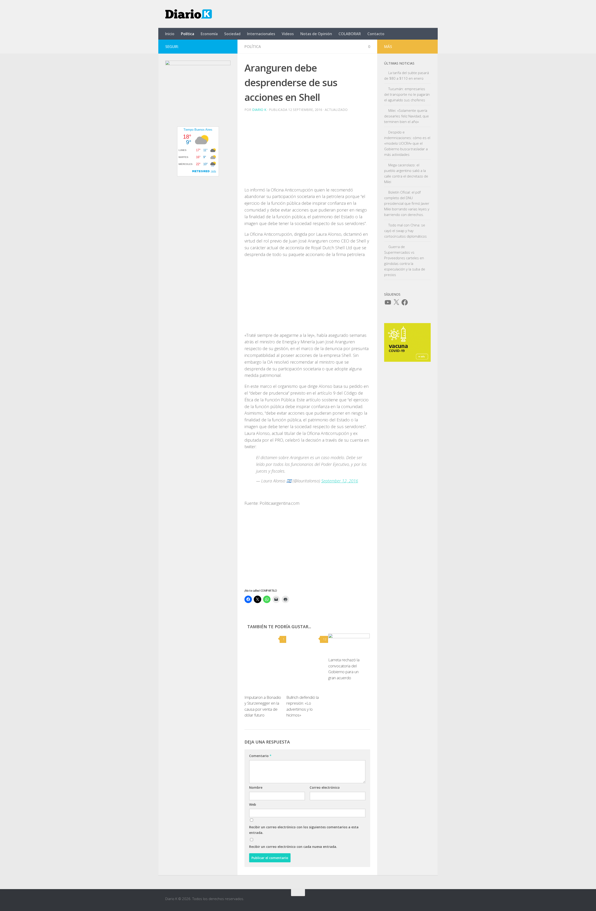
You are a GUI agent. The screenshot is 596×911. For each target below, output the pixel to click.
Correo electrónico (325, 787)
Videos (288, 33)
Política (187, 33)
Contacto (375, 33)
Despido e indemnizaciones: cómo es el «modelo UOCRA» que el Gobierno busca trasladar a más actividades (407, 143)
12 (324, 639)
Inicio (169, 33)
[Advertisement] (307, 154)
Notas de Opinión (316, 33)
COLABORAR (350, 33)
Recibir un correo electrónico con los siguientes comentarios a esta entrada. (304, 830)
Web (252, 804)
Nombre (255, 787)
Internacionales (261, 33)
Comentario (260, 756)
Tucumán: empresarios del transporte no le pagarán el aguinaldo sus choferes (407, 94)
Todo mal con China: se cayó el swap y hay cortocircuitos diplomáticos (405, 231)
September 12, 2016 (339, 481)
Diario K (259, 109)
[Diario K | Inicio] (188, 14)
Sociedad (232, 33)
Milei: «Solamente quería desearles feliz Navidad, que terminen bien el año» (406, 116)
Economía (209, 33)
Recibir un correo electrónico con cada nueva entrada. (293, 846)
